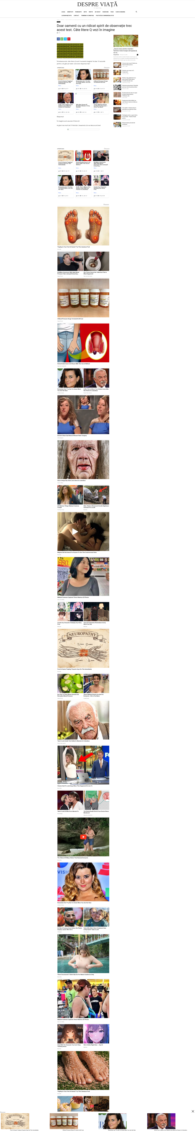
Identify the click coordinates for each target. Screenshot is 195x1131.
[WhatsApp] (61, 38)
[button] (136, 12)
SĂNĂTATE (70, 12)
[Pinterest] (68, 38)
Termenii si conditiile (87, 15)
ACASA (63, 12)
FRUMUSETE (78, 12)
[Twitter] (65, 38)
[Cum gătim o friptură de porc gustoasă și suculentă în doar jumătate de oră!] (117, 109)
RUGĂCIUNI (105, 12)
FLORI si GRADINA (120, 12)
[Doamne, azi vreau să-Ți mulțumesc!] (117, 72)
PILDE (112, 12)
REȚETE (91, 12)
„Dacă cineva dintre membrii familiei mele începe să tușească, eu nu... (125, 51)
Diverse (62, 19)
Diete (85, 12)
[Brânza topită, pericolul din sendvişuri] (117, 124)
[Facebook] (58, 38)
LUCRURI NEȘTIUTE (67, 15)
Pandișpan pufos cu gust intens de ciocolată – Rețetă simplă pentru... (129, 116)
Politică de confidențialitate (105, 15)
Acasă (58, 19)
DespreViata (116, 54)
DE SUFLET (97, 12)
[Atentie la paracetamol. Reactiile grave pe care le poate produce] (117, 87)
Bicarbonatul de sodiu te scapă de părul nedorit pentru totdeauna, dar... (129, 94)
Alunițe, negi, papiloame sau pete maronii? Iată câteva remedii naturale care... (129, 79)
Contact (76, 15)
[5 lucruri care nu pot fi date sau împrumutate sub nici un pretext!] (117, 65)
